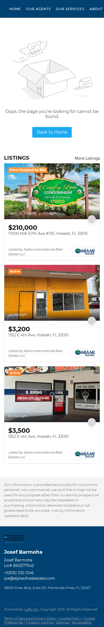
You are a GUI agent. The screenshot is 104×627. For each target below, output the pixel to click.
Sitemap (62, 622)
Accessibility (82, 622)
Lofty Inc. (31, 609)
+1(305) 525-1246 (19, 572)
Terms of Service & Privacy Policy (30, 618)
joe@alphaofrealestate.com (29, 578)
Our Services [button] (70, 9)
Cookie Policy (70, 618)
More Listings (87, 158)
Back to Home (52, 132)
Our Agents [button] (38, 9)
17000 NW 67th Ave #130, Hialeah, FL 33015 (48, 233)
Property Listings (39, 622)
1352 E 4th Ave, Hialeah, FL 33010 (38, 335)
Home (15, 9)
